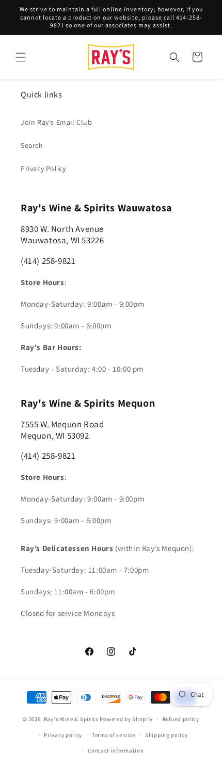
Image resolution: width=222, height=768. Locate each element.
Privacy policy (63, 735)
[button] (20, 57)
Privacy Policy (43, 168)
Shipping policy (166, 735)
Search (32, 145)
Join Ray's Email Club (56, 122)
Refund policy (181, 719)
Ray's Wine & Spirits (71, 719)
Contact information (116, 750)
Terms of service (113, 735)
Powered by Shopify (126, 719)
